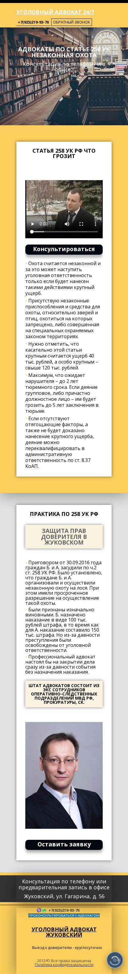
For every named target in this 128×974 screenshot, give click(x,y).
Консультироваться (64, 249)
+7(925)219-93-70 (33, 22)
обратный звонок (71, 22)
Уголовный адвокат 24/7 (55, 12)
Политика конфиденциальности (64, 964)
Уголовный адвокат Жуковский (64, 932)
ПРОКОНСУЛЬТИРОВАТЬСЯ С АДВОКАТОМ (64, 915)
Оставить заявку (64, 844)
